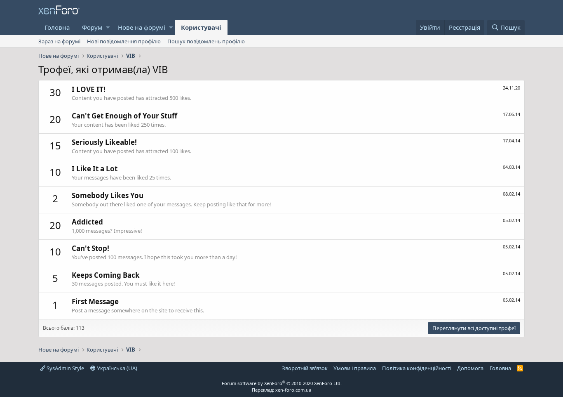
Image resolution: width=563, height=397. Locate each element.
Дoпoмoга (470, 368)
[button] (108, 27)
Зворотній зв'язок (305, 368)
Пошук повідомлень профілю (206, 41)
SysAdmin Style (64, 368)
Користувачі (201, 27)
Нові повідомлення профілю (124, 41)
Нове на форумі (141, 27)
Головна (57, 27)
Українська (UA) (116, 368)
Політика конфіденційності (416, 368)
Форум (92, 27)
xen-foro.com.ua (293, 390)
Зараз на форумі (59, 41)
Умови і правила (354, 368)
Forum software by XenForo (282, 383)
